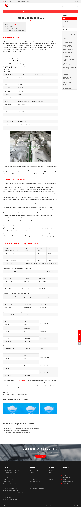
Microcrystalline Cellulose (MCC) (67, 87)
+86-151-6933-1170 (9, 1)
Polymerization (33, 486)
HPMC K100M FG (48, 416)
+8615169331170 (67, 485)
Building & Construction (35, 470)
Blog (14, 11)
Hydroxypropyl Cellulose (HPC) (67, 64)
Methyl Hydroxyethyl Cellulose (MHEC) (68, 45)
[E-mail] (79, 334)
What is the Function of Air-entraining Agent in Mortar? (19, 394)
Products (20, 5)
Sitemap (43, 505)
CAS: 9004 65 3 (10, 53)
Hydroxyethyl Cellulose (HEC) (69, 37)
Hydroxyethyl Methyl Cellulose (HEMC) (68, 41)
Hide (15, 24)
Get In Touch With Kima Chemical (40, 448)
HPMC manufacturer (20, 380)
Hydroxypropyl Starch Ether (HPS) (68, 68)
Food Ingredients (34, 474)
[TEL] (79, 337)
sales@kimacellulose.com (23, 1)
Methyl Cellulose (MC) (68, 49)
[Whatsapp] (79, 331)
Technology (51, 479)
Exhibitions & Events (68, 26)
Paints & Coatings (34, 479)
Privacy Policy (50, 505)
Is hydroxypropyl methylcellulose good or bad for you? (17, 432)
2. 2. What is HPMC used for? (11, 28)
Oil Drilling (32, 477)
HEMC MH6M (12, 416)
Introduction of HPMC (21, 11)
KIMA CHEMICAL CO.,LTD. (13, 505)
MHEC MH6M (30, 416)
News (42, 5)
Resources (35, 5)
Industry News (66, 23)
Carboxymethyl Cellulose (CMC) (67, 55)
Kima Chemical (33, 243)
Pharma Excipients (34, 483)
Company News (67, 21)
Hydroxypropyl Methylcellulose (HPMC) (69, 33)
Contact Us (57, 5)
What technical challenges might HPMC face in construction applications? (21, 428)
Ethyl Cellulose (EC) (68, 52)
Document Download (53, 474)
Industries (27, 5)
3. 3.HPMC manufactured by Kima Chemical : (14, 30)
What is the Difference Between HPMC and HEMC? (16, 430)
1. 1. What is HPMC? (8, 26)
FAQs (50, 477)
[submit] (76, 6)
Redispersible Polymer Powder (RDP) (68, 59)
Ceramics (32, 472)
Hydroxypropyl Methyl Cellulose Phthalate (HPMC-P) (68, 73)
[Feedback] (79, 340)
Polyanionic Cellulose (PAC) (68, 83)
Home (7, 11)
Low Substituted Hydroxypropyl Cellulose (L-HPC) (67, 78)
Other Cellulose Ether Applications (38, 488)
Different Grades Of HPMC (13, 392)
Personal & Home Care (35, 481)
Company (48, 5)
